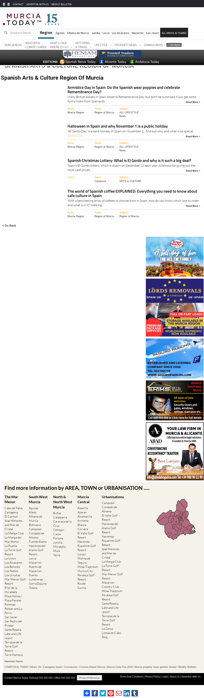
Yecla (56, 555)
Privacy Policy (152, 676)
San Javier (152, 33)
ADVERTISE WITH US (37, 4)
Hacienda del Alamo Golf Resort (37, 550)
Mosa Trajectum (87, 567)
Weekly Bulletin (187, 667)
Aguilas (33, 508)
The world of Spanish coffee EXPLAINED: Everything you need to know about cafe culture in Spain (132, 193)
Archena (82, 521)
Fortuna (58, 538)
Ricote (81, 583)
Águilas (60, 33)
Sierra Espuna (37, 583)
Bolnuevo (35, 525)
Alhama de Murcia (78, 33)
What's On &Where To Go (59, 45)
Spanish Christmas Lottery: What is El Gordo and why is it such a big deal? (129, 160)
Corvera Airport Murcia (92, 667)
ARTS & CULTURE (130, 181)
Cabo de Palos (14, 508)
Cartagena (11, 512)
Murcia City (85, 571)
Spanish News (153, 45)
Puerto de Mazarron (35, 569)
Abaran (82, 512)
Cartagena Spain (52, 667)
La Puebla (11, 546)
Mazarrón (137, 33)
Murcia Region (76, 112)
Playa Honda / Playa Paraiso (13, 598)
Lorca (106, 33)
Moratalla (59, 546)
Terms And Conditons (131, 676)
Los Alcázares (120, 33)
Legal (165, 676)
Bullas (57, 513)
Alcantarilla (84, 516)
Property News (126, 45)
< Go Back (9, 225)
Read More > (193, 102)
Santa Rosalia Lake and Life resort (13, 634)
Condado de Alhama (36, 535)
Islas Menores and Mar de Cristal (13, 525)
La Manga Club (14, 533)
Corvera (82, 529)
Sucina (81, 588)
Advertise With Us (191, 676)
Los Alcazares (13, 562)
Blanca (81, 525)
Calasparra (60, 517)
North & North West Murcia (62, 502)
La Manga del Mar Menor (13, 540)
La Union (10, 558)
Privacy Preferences (89, 677)
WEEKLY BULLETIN (61, 4)
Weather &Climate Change (36, 45)
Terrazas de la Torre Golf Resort (13, 646)
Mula (56, 551)
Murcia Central (83, 499)
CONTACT (18, 4)
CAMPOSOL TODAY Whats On (23, 667)
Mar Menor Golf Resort (15, 581)
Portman (10, 604)
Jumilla (95, 33)
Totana (33, 588)
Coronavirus (71, 667)
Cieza (57, 534)
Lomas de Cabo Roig (111, 635)
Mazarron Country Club (110, 585)
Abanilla (82, 508)
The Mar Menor (11, 499)
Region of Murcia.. (129, 216)
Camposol (100, 181)
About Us (175, 676)
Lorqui (81, 554)
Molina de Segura (83, 560)
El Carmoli (11, 516)
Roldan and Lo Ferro (13, 611)
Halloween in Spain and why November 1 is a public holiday (118, 126)
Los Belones (12, 567)
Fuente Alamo (38, 542)
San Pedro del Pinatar (13, 623)
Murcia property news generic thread (155, 667)
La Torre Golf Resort (13, 552)
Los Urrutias (12, 575)
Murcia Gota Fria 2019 (120, 667)
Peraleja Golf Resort (85, 577)
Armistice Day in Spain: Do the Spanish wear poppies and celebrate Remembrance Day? (124, 90)
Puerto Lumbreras (36, 577)
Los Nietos (11, 571)
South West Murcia (38, 499)
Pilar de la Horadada (11, 590)
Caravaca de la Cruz (62, 524)
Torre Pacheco (14, 655)
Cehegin (58, 530)
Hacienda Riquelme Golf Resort (86, 546)
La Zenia (107, 629)
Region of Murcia (104, 112)
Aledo (32, 512)
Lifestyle (101, 45)
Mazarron (35, 562)
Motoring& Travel (83, 45)
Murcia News (13, 45)
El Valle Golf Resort (85, 535)
